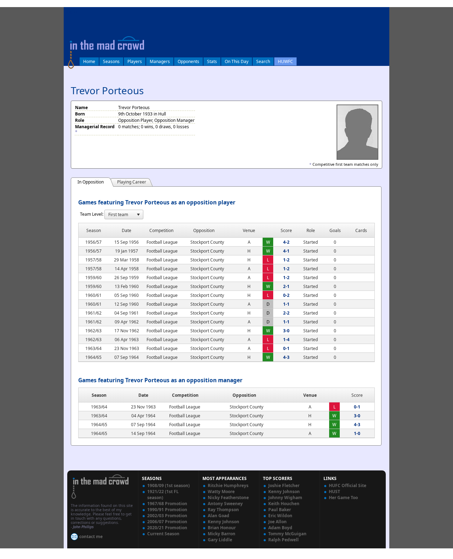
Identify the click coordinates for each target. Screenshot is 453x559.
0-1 (286, 348)
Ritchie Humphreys (228, 485)
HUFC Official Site (347, 485)
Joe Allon (277, 522)
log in (71, 12)
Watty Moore (221, 492)
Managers (160, 61)
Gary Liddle (220, 540)
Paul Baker (279, 510)
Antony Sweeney (225, 504)
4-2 (286, 242)
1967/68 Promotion (167, 504)
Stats (212, 61)
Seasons (111, 61)
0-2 (286, 295)
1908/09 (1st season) (168, 485)
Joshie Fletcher (283, 485)
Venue (310, 395)
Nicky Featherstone (228, 498)
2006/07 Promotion (167, 522)
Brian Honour (222, 528)
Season (99, 395)
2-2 (286, 313)
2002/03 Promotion (167, 516)
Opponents (188, 61)
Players (134, 61)
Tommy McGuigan (287, 534)
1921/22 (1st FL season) (163, 495)
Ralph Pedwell (283, 540)
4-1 (286, 251)
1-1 (286, 304)
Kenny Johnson (223, 522)
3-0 (286, 331)
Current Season (163, 534)
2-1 (286, 286)
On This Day (236, 61)
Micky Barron (221, 534)
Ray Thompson (223, 510)
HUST (334, 492)
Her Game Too (343, 498)
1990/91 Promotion (167, 510)
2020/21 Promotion (167, 528)
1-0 (357, 433)
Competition (185, 395)
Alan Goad (218, 516)
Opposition (244, 395)
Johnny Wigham (285, 498)
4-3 (286, 357)
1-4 (286, 340)
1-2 (286, 260)
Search (263, 61)
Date (143, 395)
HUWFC (285, 61)
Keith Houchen (283, 504)
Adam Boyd (280, 528)
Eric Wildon (280, 516)
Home (89, 61)
